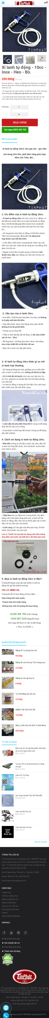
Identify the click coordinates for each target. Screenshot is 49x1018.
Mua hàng (20, 122)
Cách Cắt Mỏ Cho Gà (23, 812)
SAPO (44, 1014)
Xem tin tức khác (41, 842)
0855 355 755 (13, 876)
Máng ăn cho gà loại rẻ (24, 678)
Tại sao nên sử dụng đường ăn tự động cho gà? (29, 765)
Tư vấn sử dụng (9, 742)
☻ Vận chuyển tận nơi (11, 943)
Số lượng (5, 107)
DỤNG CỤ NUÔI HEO (9, 903)
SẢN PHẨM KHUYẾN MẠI (11, 916)
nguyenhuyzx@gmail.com (16, 881)
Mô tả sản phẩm (9, 139)
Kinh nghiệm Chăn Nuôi (10, 909)
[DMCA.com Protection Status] (7, 959)
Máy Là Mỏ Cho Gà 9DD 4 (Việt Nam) (30, 725)
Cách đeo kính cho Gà (23, 827)
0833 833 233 (24, 876)
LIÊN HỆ (4, 913)
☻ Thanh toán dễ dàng (11, 951)
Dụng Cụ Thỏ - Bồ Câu (10, 906)
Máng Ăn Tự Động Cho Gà (26, 650)
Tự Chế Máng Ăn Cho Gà (25, 694)
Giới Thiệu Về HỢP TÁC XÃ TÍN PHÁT (28, 796)
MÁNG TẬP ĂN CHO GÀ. (25, 710)
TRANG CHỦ (6, 893)
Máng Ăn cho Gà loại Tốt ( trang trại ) (30, 662)
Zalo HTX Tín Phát (22, 775)
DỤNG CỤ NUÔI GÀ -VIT (10, 899)
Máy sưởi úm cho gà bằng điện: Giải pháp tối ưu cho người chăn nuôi (30, 749)
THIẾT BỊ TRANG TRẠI (10, 896)
